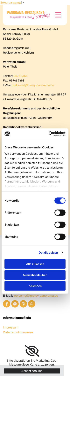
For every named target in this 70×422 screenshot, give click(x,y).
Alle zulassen (35, 264)
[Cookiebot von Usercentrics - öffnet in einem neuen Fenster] (49, 133)
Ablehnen (35, 286)
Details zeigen (48, 252)
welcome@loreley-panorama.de (33, 85)
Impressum (10, 327)
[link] (32, 351)
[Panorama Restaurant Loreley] (7, 304)
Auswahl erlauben (35, 274)
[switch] (60, 213)
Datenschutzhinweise (18, 332)
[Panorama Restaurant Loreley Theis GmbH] (27, 15)
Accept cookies (31, 371)
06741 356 (21, 75)
